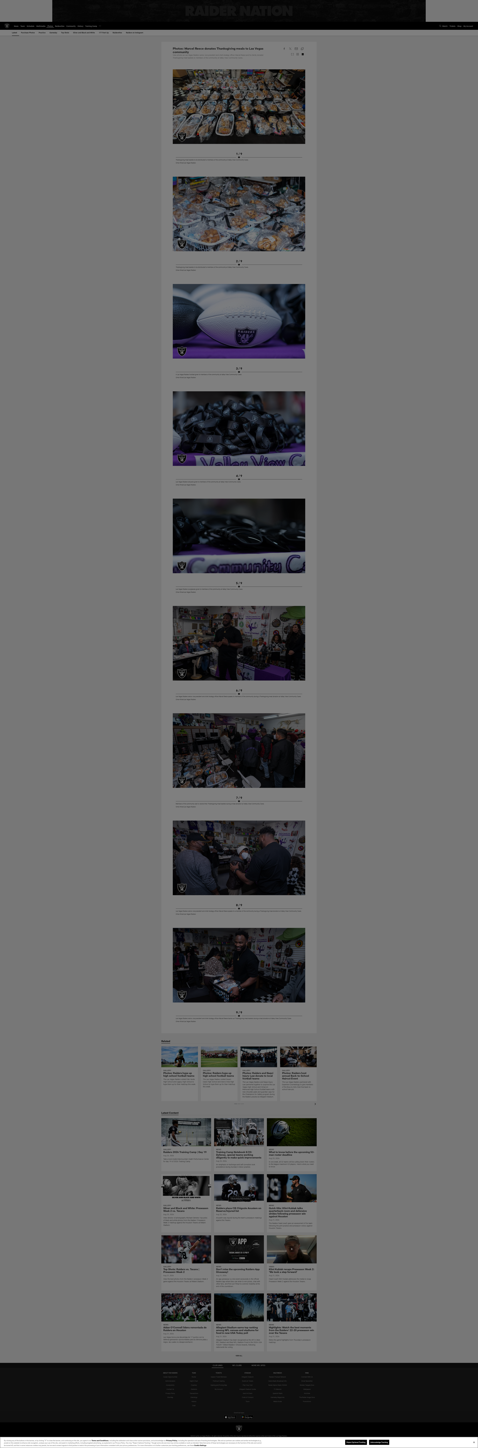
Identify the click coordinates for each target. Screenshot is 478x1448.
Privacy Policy (171, 1441)
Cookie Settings (200, 1445)
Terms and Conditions (100, 1441)
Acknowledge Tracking (379, 1442)
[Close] (474, 1442)
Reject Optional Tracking (356, 1442)
